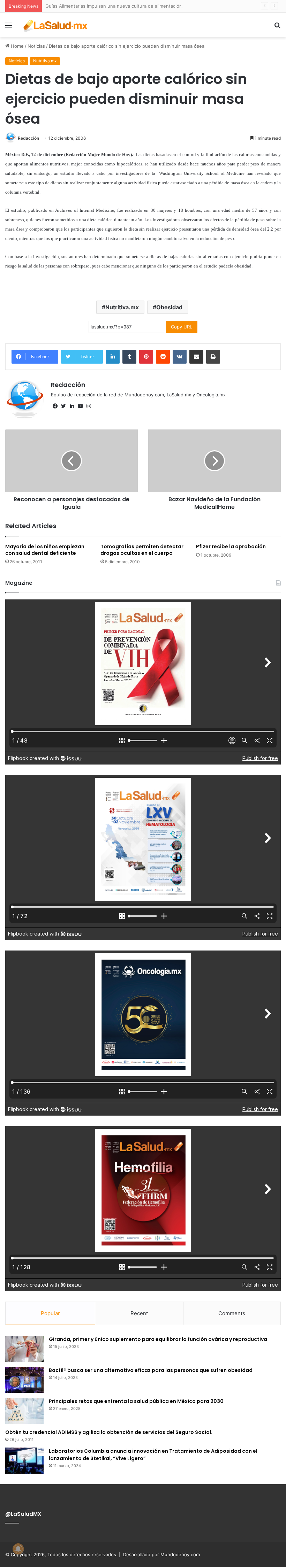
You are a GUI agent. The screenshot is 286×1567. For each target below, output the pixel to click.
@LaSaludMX (23, 1514)
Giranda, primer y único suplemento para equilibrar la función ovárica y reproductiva (158, 1339)
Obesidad (169, 307)
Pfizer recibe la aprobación (231, 546)
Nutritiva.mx (45, 60)
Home (16, 46)
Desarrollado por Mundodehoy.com (161, 1554)
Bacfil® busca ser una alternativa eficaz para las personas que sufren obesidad (151, 1370)
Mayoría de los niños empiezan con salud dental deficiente (44, 550)
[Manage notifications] (18, 1548)
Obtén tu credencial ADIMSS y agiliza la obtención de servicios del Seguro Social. (108, 1432)
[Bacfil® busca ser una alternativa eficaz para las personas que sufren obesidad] (24, 1380)
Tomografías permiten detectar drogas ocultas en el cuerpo (141, 550)
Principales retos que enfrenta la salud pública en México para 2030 (136, 1401)
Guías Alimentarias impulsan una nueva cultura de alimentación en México (125, 6)
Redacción (28, 138)
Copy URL (181, 326)
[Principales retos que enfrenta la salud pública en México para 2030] (24, 1411)
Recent (139, 1313)
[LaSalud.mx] (56, 24)
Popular (50, 1313)
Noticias (36, 46)
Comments (231, 1313)
